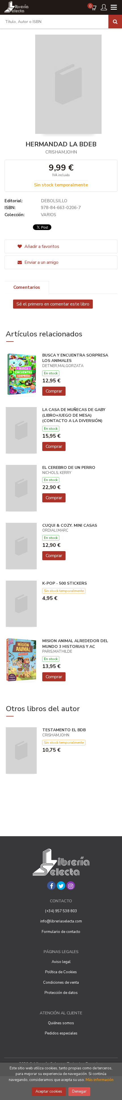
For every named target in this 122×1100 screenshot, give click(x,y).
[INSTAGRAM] (70, 885)
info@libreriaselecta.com (61, 921)
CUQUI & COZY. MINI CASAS (69, 525)
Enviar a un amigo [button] (40, 262)
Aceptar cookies (48, 1091)
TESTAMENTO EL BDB (64, 730)
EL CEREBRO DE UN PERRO (68, 467)
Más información (99, 1079)
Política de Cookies (61, 972)
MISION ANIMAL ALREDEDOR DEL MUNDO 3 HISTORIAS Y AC (75, 643)
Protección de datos (61, 992)
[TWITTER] (61, 885)
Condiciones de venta (61, 982)
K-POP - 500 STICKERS (64, 583)
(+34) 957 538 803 (61, 911)
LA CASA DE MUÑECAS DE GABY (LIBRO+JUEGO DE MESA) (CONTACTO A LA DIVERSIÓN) (73, 415)
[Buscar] (115, 21)
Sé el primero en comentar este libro (52, 304)
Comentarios (26, 287)
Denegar (79, 1091)
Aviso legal (61, 961)
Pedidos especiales (61, 1033)
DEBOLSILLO (54, 201)
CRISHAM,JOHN (61, 152)
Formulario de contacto (61, 931)
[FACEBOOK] (51, 885)
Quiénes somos (61, 1023)
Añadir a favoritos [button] (41, 246)
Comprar (54, 391)
